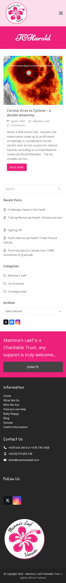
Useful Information (15, 427)
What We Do (11, 400)
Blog (6, 418)
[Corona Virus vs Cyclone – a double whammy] (33, 80)
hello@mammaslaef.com (23, 460)
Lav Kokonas (16, 283)
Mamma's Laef (41, 121)
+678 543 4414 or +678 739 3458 (28, 447)
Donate (8, 423)
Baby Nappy (11, 414)
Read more (17, 167)
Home (7, 396)
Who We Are (11, 405)
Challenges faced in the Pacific (27, 209)
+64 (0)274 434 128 (20, 454)
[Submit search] (59, 189)
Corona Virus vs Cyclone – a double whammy (29, 112)
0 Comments (18, 125)
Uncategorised (17, 291)
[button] (61, 13)
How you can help (14, 409)
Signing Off (15, 230)
